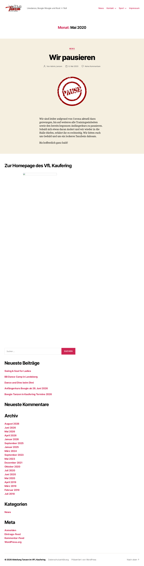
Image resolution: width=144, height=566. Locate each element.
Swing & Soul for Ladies (17, 371)
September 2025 (14, 443)
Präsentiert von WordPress (83, 559)
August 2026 (11, 423)
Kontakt (110, 8)
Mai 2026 (9, 431)
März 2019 (10, 486)
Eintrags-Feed (12, 534)
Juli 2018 (9, 493)
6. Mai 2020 (73, 66)
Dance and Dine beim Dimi (19, 382)
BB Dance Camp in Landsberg (21, 376)
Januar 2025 (11, 447)
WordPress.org (12, 542)
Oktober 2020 (12, 466)
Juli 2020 (9, 470)
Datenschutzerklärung (58, 559)
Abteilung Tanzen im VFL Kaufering (28, 559)
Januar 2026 (11, 439)
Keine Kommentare (92, 66)
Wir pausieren (72, 57)
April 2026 (10, 435)
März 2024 (10, 451)
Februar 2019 (11, 490)
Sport (121, 8)
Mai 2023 (9, 458)
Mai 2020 (9, 478)
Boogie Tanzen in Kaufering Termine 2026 (28, 394)
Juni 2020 (10, 474)
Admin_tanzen (56, 66)
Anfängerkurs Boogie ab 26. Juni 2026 (26, 388)
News (101, 8)
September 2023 (14, 454)
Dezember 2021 (13, 462)
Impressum (134, 8)
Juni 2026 (10, 427)
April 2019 (10, 482)
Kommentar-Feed (14, 538)
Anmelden (10, 530)
